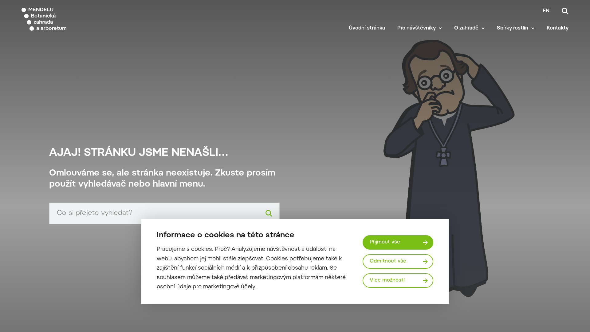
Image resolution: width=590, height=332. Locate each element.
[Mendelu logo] (59, 19)
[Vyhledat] (269, 213)
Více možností (387, 280)
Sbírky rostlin (512, 28)
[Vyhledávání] (565, 11)
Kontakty (557, 28)
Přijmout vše (385, 242)
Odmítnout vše (388, 261)
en (546, 11)
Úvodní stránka (367, 28)
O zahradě (466, 28)
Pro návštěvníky (416, 28)
